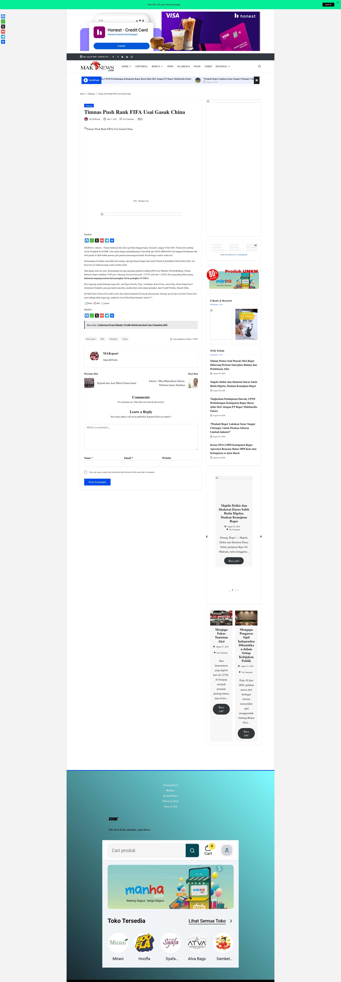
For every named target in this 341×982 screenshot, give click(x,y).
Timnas (125, 339)
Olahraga (89, 105)
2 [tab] (232, 591)
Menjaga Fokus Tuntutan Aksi (221, 635)
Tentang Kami (170, 785)
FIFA (102, 339)
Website (166, 458)
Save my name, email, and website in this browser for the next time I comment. (122, 472)
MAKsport (110, 353)
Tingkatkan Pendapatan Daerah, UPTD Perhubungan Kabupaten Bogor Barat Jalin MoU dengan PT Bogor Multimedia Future (233, 405)
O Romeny (113, 339)
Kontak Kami (170, 795)
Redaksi (170, 790)
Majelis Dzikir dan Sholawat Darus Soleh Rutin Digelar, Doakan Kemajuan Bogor (233, 384)
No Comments (128, 119)
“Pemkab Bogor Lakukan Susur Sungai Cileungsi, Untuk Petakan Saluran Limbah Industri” (161, 78)
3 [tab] (235, 591)
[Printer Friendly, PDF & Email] (97, 303)
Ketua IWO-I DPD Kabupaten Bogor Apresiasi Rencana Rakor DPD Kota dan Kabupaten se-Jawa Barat (233, 449)
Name (88, 458)
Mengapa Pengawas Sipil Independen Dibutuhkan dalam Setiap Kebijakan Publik (246, 645)
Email (128, 458)
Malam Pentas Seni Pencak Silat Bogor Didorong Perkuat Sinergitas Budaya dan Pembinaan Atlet (233, 365)
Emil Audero (91, 339)
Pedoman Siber (170, 801)
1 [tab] (229, 591)
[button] (110, 360)
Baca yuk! (227, 575)
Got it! (328, 4)
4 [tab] (237, 591)
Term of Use (170, 806)
